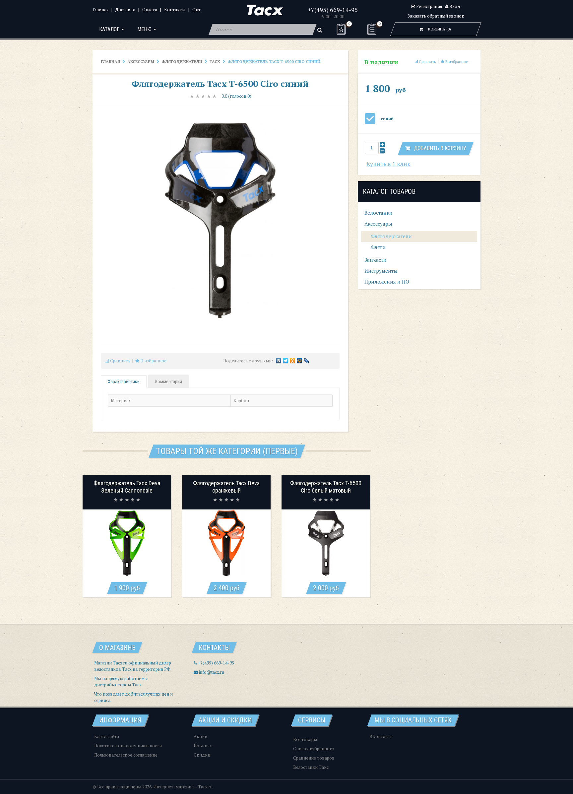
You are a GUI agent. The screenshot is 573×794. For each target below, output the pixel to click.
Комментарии (168, 381)
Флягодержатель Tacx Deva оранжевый (226, 487)
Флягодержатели (181, 61)
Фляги (377, 247)
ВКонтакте (381, 736)
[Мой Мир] (299, 360)
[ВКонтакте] (278, 360)
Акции (200, 736)
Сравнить (119, 361)
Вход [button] (454, 6)
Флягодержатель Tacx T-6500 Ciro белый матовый (325, 487)
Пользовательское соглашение (126, 755)
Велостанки (378, 212)
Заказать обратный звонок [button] (436, 16)
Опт (196, 10)
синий (387, 119)
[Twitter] (285, 360)
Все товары (305, 739)
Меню (145, 29)
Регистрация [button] (428, 6)
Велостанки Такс (311, 767)
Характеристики (124, 381)
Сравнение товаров (314, 758)
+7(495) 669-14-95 (333, 10)
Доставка (125, 10)
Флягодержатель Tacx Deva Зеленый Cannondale (127, 487)
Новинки (203, 746)
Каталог (110, 29)
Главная (100, 10)
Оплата (149, 10)
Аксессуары (140, 61)
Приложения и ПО (386, 281)
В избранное (152, 361)
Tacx (215, 61)
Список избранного (313, 749)
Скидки (202, 755)
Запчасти (375, 259)
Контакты (174, 10)
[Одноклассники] (292, 360)
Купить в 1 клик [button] (388, 164)
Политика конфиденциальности (128, 746)
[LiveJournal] (306, 360)
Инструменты (381, 270)
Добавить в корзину (438, 148)
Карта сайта (106, 736)
